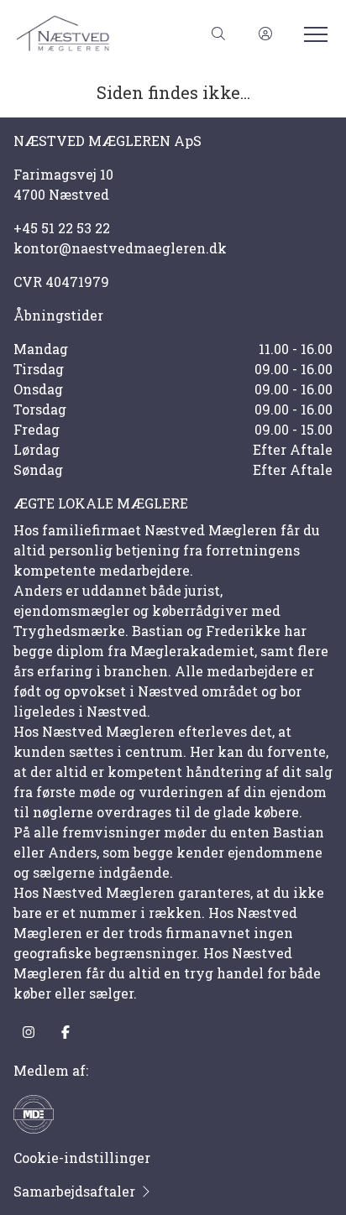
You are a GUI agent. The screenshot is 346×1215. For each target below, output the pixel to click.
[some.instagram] (28, 1032)
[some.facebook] (65, 1032)
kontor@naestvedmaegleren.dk (120, 248)
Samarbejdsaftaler (74, 1191)
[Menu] (312, 33)
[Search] (218, 33)
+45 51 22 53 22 (61, 228)
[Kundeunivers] (265, 33)
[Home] (95, 33)
